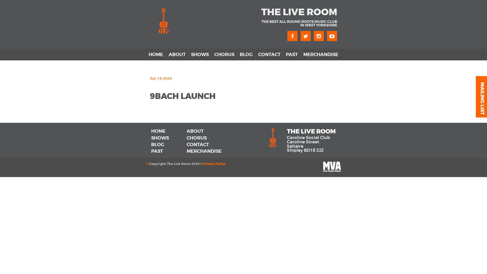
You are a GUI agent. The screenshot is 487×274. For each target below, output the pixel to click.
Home (156, 54)
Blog (246, 54)
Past (292, 54)
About (177, 54)
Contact (269, 54)
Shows (200, 54)
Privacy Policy (213, 164)
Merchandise (320, 54)
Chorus (224, 54)
